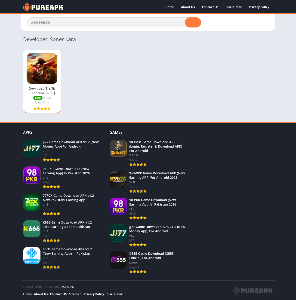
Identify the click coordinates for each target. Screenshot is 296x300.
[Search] (193, 22)
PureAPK (68, 287)
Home (169, 7)
